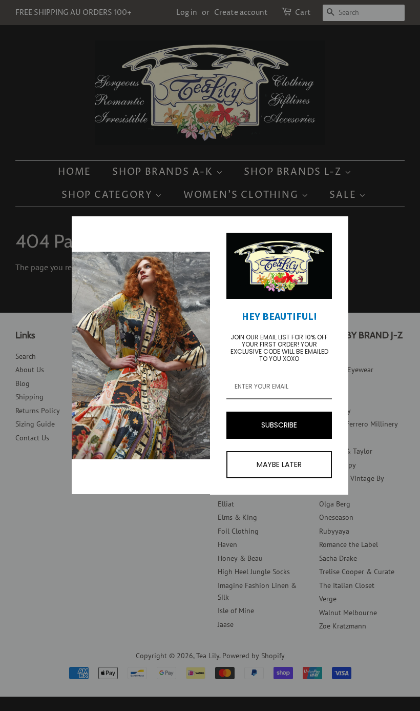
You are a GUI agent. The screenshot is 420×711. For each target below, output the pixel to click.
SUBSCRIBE (279, 425)
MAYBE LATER (279, 464)
